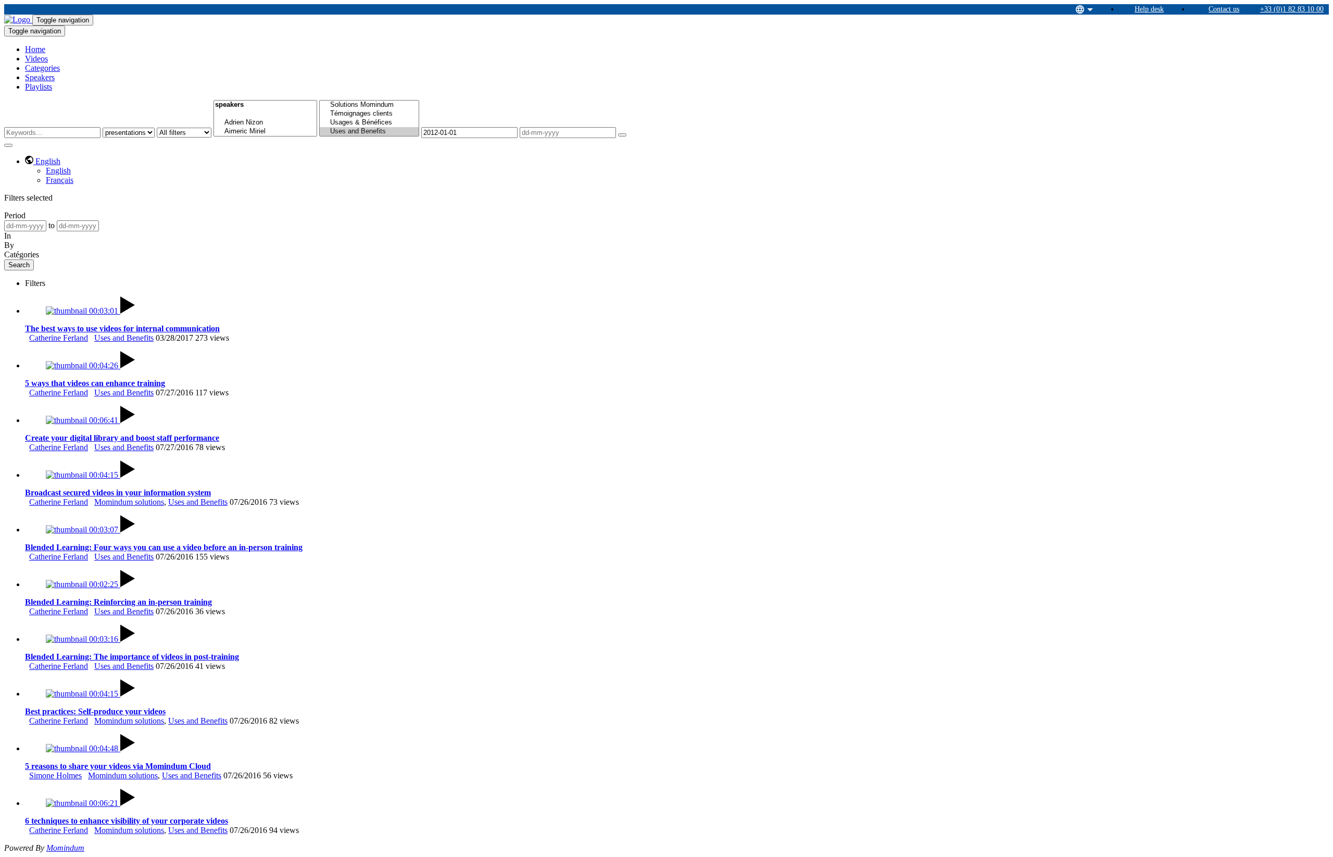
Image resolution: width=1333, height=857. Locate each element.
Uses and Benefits (124, 337)
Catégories (21, 254)
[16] (265, 113)
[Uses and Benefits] (369, 131)
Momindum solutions (129, 502)
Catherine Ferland (58, 337)
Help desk (1149, 9)
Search (19, 265)
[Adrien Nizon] (265, 122)
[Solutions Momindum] (369, 105)
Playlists (38, 86)
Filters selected (28, 197)
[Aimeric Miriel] (265, 131)
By (9, 245)
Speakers (40, 77)
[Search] (622, 134)
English (58, 170)
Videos (36, 58)
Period (15, 215)
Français (59, 180)
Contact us (1224, 9)
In (7, 235)
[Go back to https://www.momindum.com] (18, 19)
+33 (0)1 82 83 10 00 (1292, 9)
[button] (42, 161)
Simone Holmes (55, 775)
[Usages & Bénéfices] (369, 122)
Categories (42, 68)
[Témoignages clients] (369, 113)
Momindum (65, 847)
